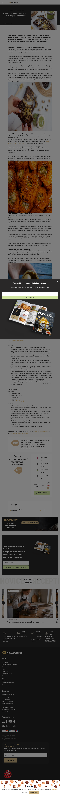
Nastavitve (25, 792)
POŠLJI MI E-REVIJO (30, 297)
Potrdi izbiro (33, 792)
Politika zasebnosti (55, 789)
